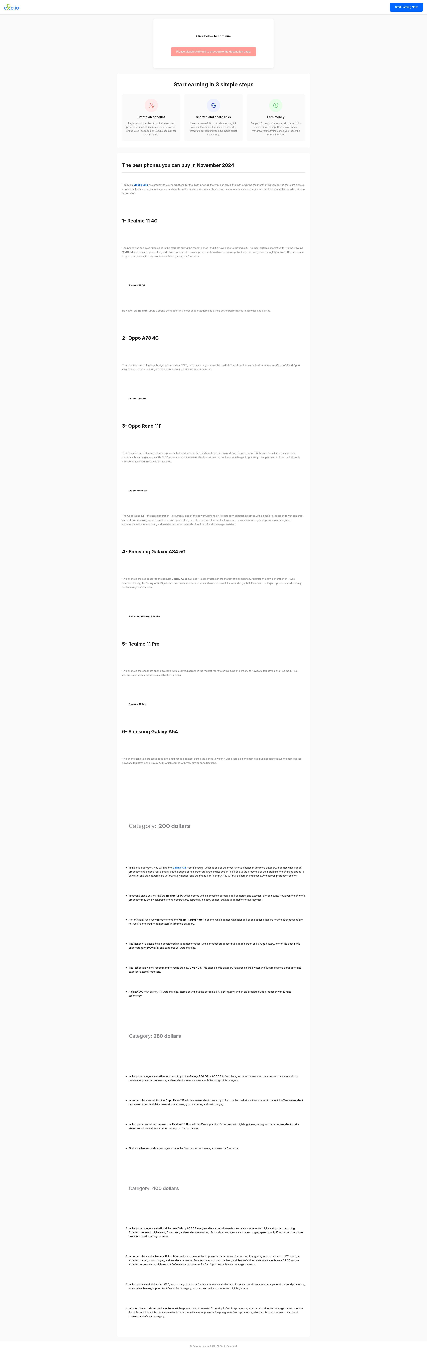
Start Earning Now (406, 7)
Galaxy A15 (179, 867)
